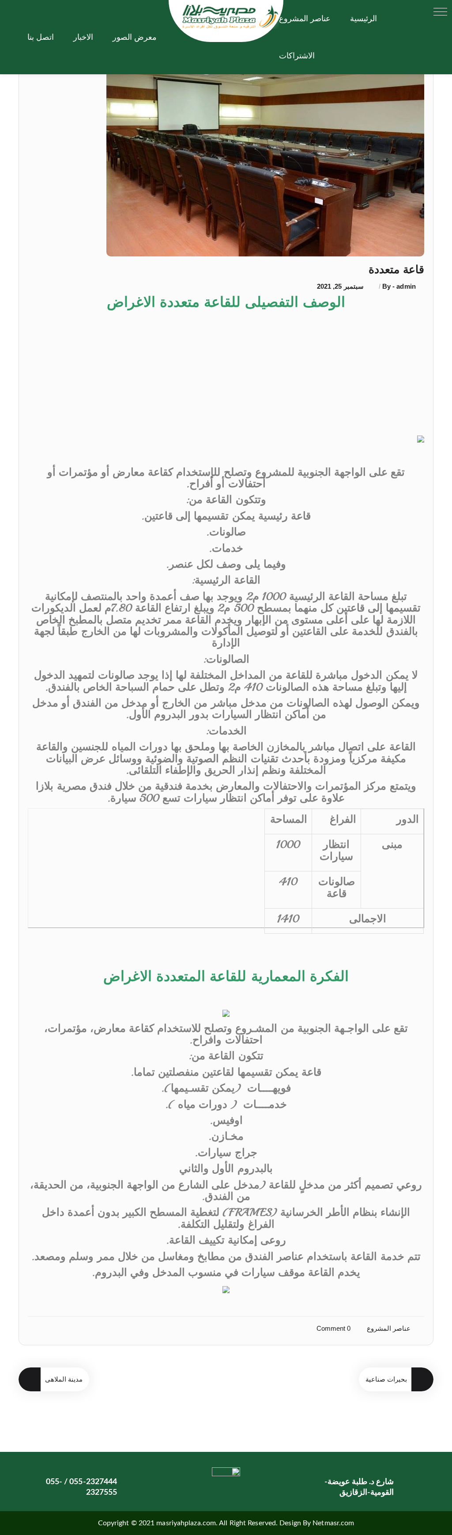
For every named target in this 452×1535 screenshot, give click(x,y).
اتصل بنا (40, 37)
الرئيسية (363, 18)
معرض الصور (135, 37)
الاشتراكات (297, 55)
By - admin (398, 286)
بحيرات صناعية (386, 1379)
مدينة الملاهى (64, 1379)
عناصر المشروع (305, 18)
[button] (440, 11)
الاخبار (83, 37)
